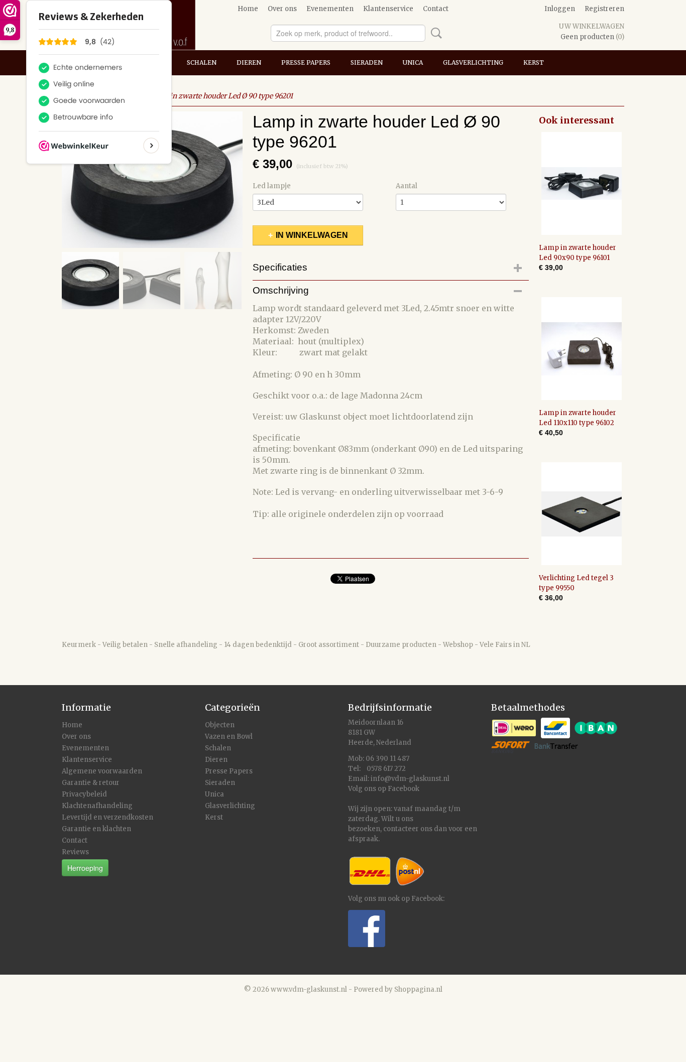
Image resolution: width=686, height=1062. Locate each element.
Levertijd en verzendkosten (107, 817)
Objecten (220, 725)
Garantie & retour (91, 782)
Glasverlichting (473, 62)
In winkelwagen (312, 235)
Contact (435, 9)
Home (248, 9)
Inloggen (559, 9)
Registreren (604, 9)
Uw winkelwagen (591, 26)
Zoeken (434, 33)
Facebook (403, 788)
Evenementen (330, 9)
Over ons (282, 9)
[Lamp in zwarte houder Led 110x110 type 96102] (581, 348)
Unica (413, 62)
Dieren (249, 62)
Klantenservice (388, 9)
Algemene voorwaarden (102, 771)
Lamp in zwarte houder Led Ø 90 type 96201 (220, 95)
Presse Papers (305, 62)
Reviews (75, 852)
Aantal (406, 186)
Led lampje (272, 186)
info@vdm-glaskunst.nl (410, 778)
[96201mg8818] (152, 179)
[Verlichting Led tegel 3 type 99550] (581, 513)
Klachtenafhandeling (97, 806)
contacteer (401, 829)
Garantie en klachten (96, 829)
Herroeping (85, 868)
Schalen (201, 62)
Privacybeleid (84, 794)
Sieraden (367, 62)
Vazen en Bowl (229, 736)
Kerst (533, 62)
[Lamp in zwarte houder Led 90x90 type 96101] (581, 183)
